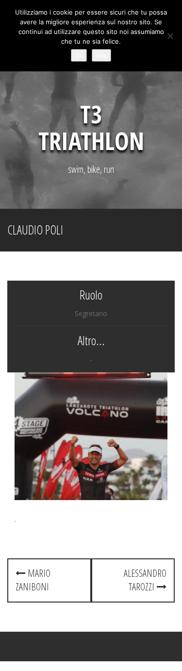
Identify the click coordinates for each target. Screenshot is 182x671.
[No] (170, 36)
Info (101, 55)
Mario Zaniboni (33, 580)
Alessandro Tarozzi (145, 580)
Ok (79, 55)
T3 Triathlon (91, 127)
